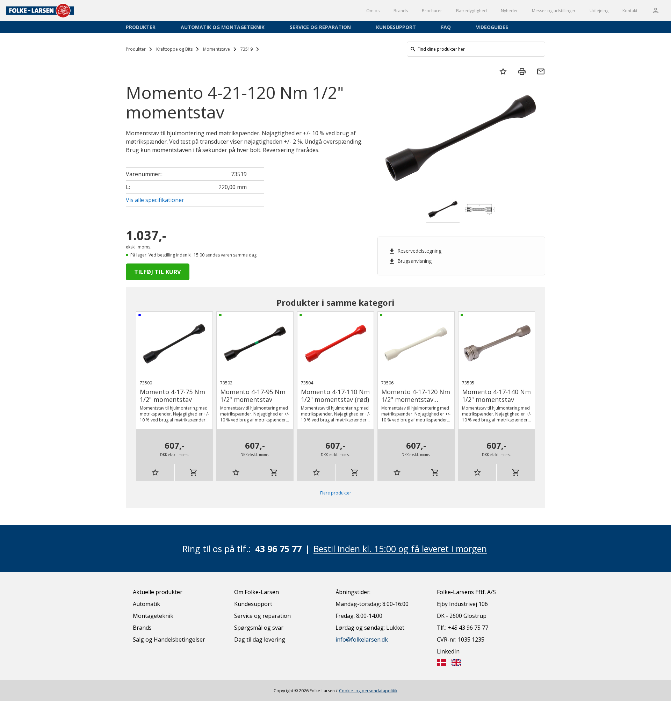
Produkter (141, 27)
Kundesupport (396, 27)
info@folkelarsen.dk (362, 639)
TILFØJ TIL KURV (157, 272)
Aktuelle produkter (157, 592)
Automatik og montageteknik (223, 27)
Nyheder (509, 11)
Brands (401, 11)
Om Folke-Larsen (256, 592)
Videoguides (492, 27)
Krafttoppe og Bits (174, 49)
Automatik (146, 604)
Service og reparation (320, 27)
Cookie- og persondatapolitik (368, 691)
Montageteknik (153, 616)
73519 (246, 49)
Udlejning (599, 11)
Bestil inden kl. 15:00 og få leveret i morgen (400, 549)
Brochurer (432, 11)
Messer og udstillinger (554, 11)
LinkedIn (448, 651)
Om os (373, 11)
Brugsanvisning (410, 261)
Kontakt (629, 11)
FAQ (446, 27)
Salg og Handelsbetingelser (169, 639)
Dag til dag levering (259, 639)
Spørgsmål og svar (258, 627)
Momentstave (216, 49)
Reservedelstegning (414, 250)
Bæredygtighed (471, 11)
